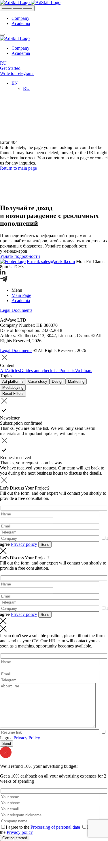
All (3, 370)
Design (57, 381)
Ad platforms (13, 381)
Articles (13, 370)
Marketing (76, 381)
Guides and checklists (39, 370)
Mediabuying (12, 387)
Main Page (21, 295)
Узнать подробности (20, 256)
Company (20, 18)
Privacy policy (24, 544)
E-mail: (51, 261)
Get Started (10, 68)
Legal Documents (16, 310)
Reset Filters (13, 393)
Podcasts (67, 370)
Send (45, 544)
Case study (37, 381)
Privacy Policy (27, 737)
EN (15, 83)
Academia (21, 23)
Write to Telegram (17, 73)
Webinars (83, 370)
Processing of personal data (55, 827)
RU (3, 63)
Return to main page (18, 168)
